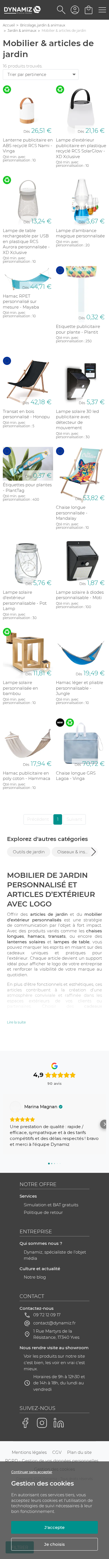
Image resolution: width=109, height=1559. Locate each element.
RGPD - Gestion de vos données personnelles (51, 1460)
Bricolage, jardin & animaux (42, 25)
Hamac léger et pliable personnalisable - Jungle (79, 688)
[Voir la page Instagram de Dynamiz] (42, 1422)
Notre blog (35, 1277)
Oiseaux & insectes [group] (76, 851)
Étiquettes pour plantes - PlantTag (27, 487)
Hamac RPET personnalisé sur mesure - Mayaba (21, 301)
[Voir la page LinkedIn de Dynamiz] (58, 1422)
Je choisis (54, 1544)
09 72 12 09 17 (47, 1314)
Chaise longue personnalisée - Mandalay (71, 513)
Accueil (9, 25)
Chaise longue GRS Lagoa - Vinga (76, 775)
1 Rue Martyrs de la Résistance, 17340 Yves (56, 1334)
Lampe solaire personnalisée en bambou (20, 688)
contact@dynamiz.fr (54, 1323)
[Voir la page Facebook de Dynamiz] (25, 1422)
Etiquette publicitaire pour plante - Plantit (78, 329)
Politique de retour (43, 1212)
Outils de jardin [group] (29, 851)
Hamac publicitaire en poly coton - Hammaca (26, 775)
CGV (56, 1452)
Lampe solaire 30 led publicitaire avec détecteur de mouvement (77, 420)
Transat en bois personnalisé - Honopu (26, 414)
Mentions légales (29, 1452)
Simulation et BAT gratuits (51, 1204)
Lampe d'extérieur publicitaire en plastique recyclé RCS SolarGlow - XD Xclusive (81, 148)
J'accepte (54, 1527)
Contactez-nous (37, 1308)
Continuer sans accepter (31, 1472)
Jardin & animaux (22, 30)
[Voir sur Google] (15, 1106)
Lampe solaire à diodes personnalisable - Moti (80, 595)
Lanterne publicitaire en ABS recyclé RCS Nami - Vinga (28, 145)
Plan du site (79, 1452)
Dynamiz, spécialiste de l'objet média (55, 1255)
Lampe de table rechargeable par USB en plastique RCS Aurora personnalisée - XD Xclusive (26, 241)
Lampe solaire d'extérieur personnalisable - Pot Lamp (25, 600)
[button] (93, 851)
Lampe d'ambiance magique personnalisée (80, 233)
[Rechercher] (61, 10)
